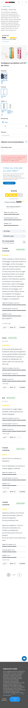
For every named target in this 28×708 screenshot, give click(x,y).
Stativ (3, 101)
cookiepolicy (19, 693)
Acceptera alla (15, 699)
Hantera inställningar (4, 699)
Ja (5, 126)
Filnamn (3, 132)
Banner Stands (6, 6)
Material (3, 71)
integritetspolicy (7, 693)
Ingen (6, 122)
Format (3, 87)
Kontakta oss (9, 183)
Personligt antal (6, 147)
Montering (4, 118)
